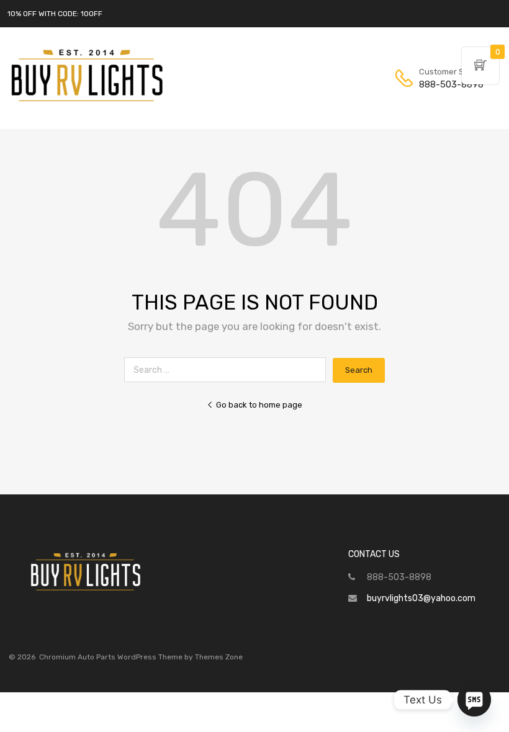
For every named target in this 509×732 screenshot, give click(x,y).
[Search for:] (228, 370)
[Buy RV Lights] (86, 101)
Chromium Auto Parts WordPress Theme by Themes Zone (141, 657)
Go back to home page (259, 404)
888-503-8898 (449, 84)
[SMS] (474, 699)
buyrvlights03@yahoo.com (421, 598)
